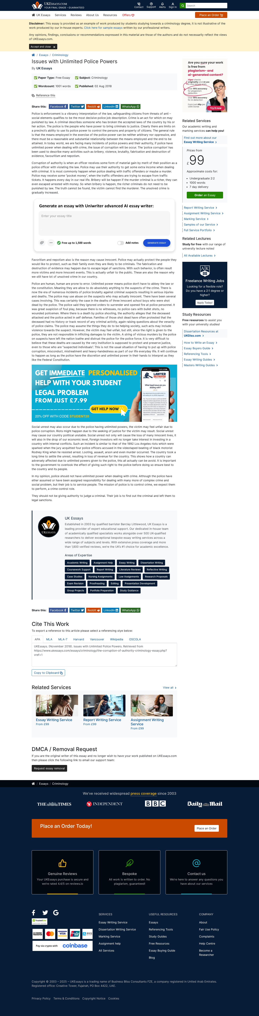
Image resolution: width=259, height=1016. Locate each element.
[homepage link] (33, 55)
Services (60, 15)
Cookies (113, 998)
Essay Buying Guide (162, 950)
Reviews (76, 15)
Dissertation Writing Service (117, 929)
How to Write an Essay (199, 342)
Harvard (78, 639)
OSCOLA (135, 639)
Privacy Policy (41, 998)
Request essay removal (49, 768)
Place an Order (209, 15)
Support (151, 6)
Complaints (206, 936)
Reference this (45, 95)
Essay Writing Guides (198, 359)
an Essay (205, 195)
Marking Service (195, 219)
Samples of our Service (200, 224)
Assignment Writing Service (202, 213)
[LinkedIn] (45, 912)
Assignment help (110, 943)
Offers (126, 15)
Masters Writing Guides (200, 365)
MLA (49, 639)
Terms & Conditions (66, 998)
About (203, 922)
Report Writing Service (199, 207)
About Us (92, 15)
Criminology (60, 55)
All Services (106, 950)
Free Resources (159, 943)
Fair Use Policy (209, 929)
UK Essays (42, 15)
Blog (152, 957)
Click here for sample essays (103, 27)
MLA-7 (62, 639)
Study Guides (158, 936)
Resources (110, 15)
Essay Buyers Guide (197, 348)
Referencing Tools (196, 354)
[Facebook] (35, 912)
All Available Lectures (198, 255)
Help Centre (207, 943)
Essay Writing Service (113, 922)
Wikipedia (116, 639)
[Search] (183, 5)
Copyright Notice (93, 998)
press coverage (144, 793)
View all (168, 687)
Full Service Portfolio (198, 230)
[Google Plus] (56, 912)
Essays (43, 55)
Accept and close (41, 46)
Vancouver (97, 639)
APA (37, 639)
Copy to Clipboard (47, 672)
